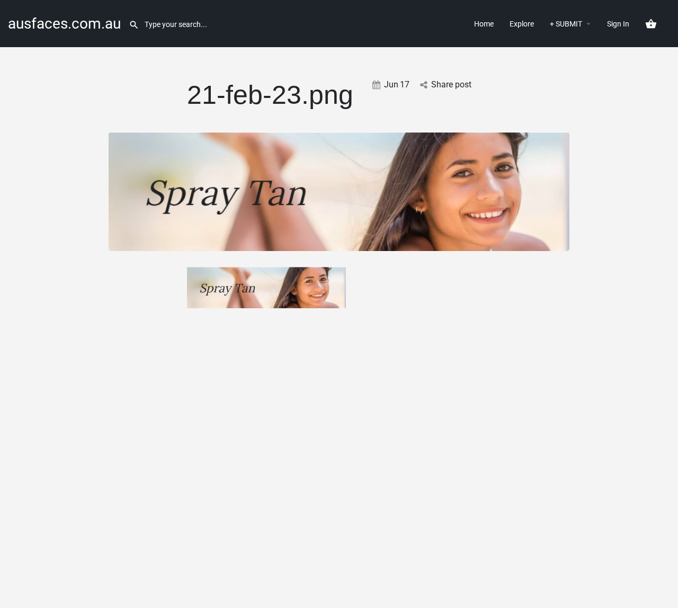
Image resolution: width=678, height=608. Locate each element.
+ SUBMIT (566, 24)
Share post (451, 84)
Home (484, 24)
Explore (522, 24)
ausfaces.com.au (64, 23)
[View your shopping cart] (651, 24)
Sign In (618, 24)
